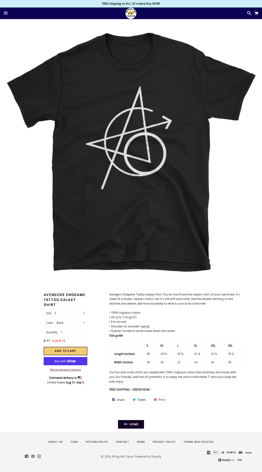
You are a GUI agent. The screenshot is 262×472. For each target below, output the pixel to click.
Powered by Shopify (148, 456)
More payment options (65, 370)
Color (49, 323)
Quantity (52, 332)
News (141, 442)
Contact (122, 442)
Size (48, 313)
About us (55, 442)
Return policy (97, 442)
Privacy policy (164, 442)
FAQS (74, 442)
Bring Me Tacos (122, 456)
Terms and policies (198, 442)
